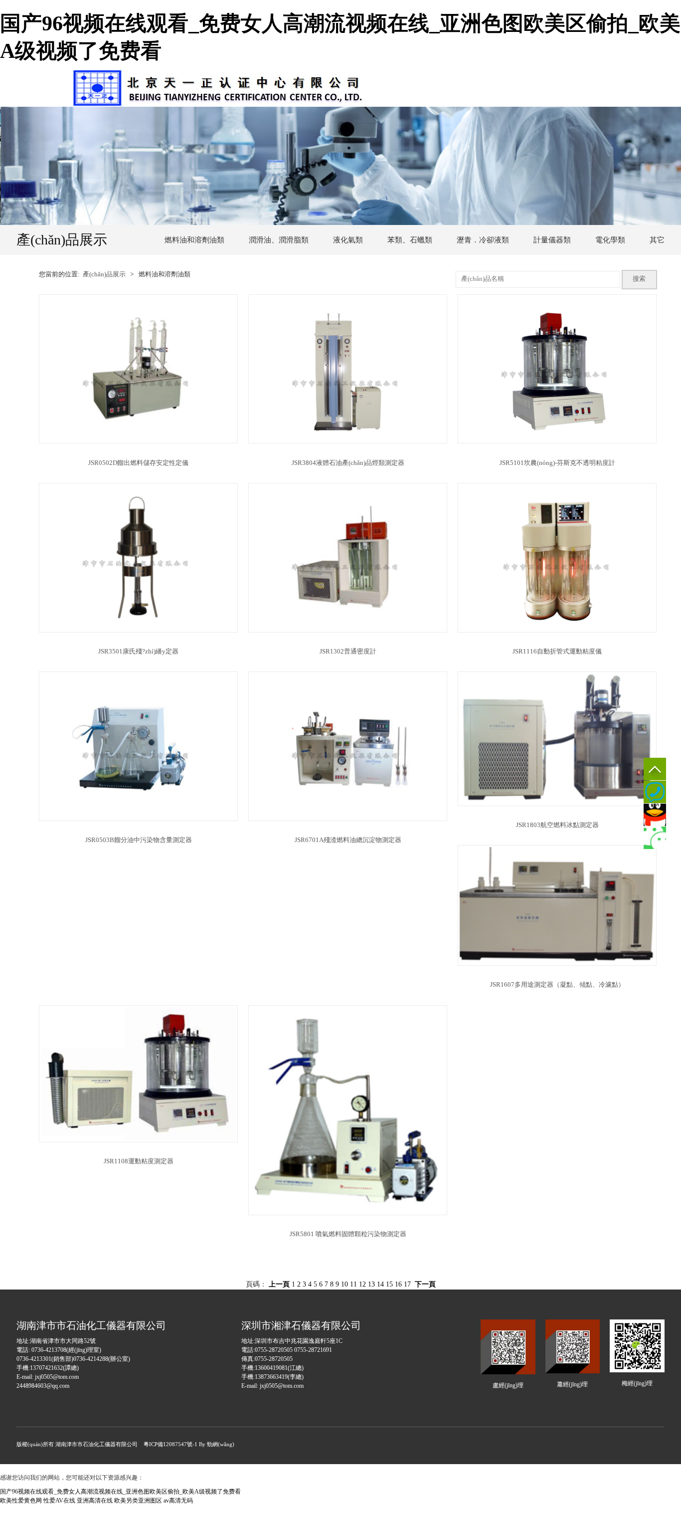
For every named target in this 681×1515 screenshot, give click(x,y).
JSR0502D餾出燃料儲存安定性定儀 (138, 462)
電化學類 (610, 240)
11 (353, 1284)
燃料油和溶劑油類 (194, 240)
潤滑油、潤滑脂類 (279, 240)
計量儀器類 (552, 240)
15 (389, 1284)
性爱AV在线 (59, 1500)
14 (380, 1284)
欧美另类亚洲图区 (138, 1500)
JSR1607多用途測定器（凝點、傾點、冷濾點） (557, 984)
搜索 (639, 278)
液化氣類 (348, 240)
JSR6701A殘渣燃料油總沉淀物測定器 (348, 840)
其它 (657, 240)
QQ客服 (655, 815)
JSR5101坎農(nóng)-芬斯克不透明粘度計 (557, 462)
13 (371, 1284)
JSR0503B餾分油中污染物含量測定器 (138, 840)
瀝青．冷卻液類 (483, 240)
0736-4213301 (655, 792)
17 (407, 1284)
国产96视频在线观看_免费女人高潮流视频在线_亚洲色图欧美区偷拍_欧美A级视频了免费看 (120, 1491)
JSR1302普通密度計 (348, 651)
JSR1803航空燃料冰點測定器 (557, 825)
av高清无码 (178, 1500)
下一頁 (425, 1284)
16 (398, 1284)
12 (362, 1284)
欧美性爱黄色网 (21, 1500)
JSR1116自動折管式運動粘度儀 (557, 651)
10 (344, 1284)
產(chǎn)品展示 (104, 274)
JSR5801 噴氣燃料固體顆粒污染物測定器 (348, 1234)
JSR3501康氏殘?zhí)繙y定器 (138, 651)
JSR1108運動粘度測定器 (138, 1161)
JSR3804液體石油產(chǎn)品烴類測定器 (348, 462)
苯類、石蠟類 (409, 240)
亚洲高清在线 (95, 1500)
